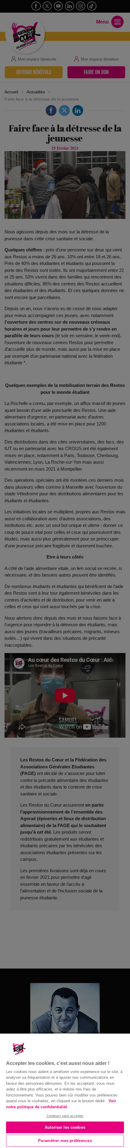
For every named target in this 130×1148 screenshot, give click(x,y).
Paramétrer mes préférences (65, 1140)
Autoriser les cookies (65, 1127)
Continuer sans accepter (65, 1116)
